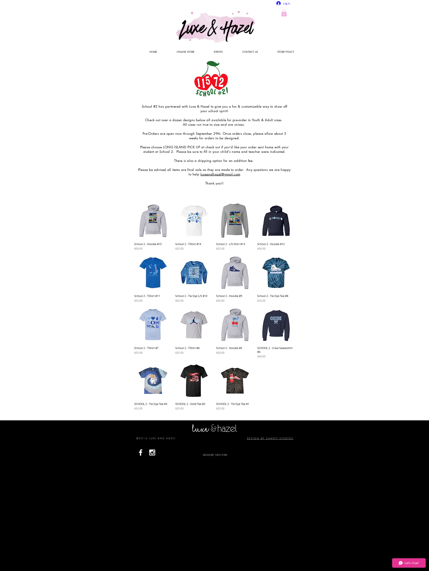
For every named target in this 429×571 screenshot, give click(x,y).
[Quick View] (153, 221)
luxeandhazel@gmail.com (220, 174)
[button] (284, 12)
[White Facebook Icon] (140, 452)
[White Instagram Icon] (152, 452)
